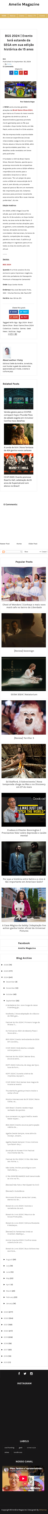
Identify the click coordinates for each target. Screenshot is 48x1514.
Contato (22, 20)
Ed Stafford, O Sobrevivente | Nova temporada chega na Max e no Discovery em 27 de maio (24, 784)
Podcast (4, 20)
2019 (6, 1337)
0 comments (8, 66)
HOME (4, 16)
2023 (6, 1312)
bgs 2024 (23, 322)
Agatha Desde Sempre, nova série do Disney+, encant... (21, 1134)
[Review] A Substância (15, 1191)
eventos (15, 328)
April (8, 1284)
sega (19, 331)
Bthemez (43, 1510)
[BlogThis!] (11, 334)
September (11, 1001)
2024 (6, 977)
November (10, 988)
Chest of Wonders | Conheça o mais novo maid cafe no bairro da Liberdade (24, 606)
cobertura (7, 328)
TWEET (24, 312)
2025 (6, 971)
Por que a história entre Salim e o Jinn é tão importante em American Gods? (24, 880)
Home (19, 544)
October (9, 994)
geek (29, 328)
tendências (18, 1452)
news (5, 331)
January (9, 1303)
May (8, 1278)
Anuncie (13, 20)
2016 (6, 1356)
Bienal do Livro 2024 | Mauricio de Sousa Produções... (20, 1215)
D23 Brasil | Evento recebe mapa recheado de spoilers (19, 1109)
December (10, 982)
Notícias (12, 16)
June (8, 1272)
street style (31, 1448)
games (23, 328)
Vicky (20, 360)
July (8, 1266)
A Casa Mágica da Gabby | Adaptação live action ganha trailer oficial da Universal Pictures (24, 928)
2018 (6, 1343)
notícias (12, 331)
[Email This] (9, 334)
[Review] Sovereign (24, 651)
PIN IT (25, 317)
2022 (6, 1318)
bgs (4, 59)
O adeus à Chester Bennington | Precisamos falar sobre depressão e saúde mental (24, 833)
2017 (6, 1350)
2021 (6, 1324)
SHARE (14, 312)
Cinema (21, 16)
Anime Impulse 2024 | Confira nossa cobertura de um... (21, 1241)
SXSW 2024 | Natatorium (24, 694)
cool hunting (9, 1448)
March (9, 1291)
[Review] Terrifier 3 (24, 738)
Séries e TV (32, 16)
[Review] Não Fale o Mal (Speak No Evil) (22, 1185)
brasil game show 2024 (24, 325)
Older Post (33, 544)
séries (7, 1452)
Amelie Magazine (24, 4)
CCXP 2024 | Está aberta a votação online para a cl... (20, 1049)
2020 (6, 1331)
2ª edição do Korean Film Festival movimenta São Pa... (20, 1151)
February (10, 1297)
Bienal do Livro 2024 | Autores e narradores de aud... (19, 1207)
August (9, 1259)
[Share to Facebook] (16, 334)
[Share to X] (13, 334)
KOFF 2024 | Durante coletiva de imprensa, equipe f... (19, 1074)
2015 (6, 1362)
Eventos (42, 16)
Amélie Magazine (27, 948)
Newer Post (5, 544)
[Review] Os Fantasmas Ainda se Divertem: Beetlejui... (19, 1232)
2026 (6, 965)
